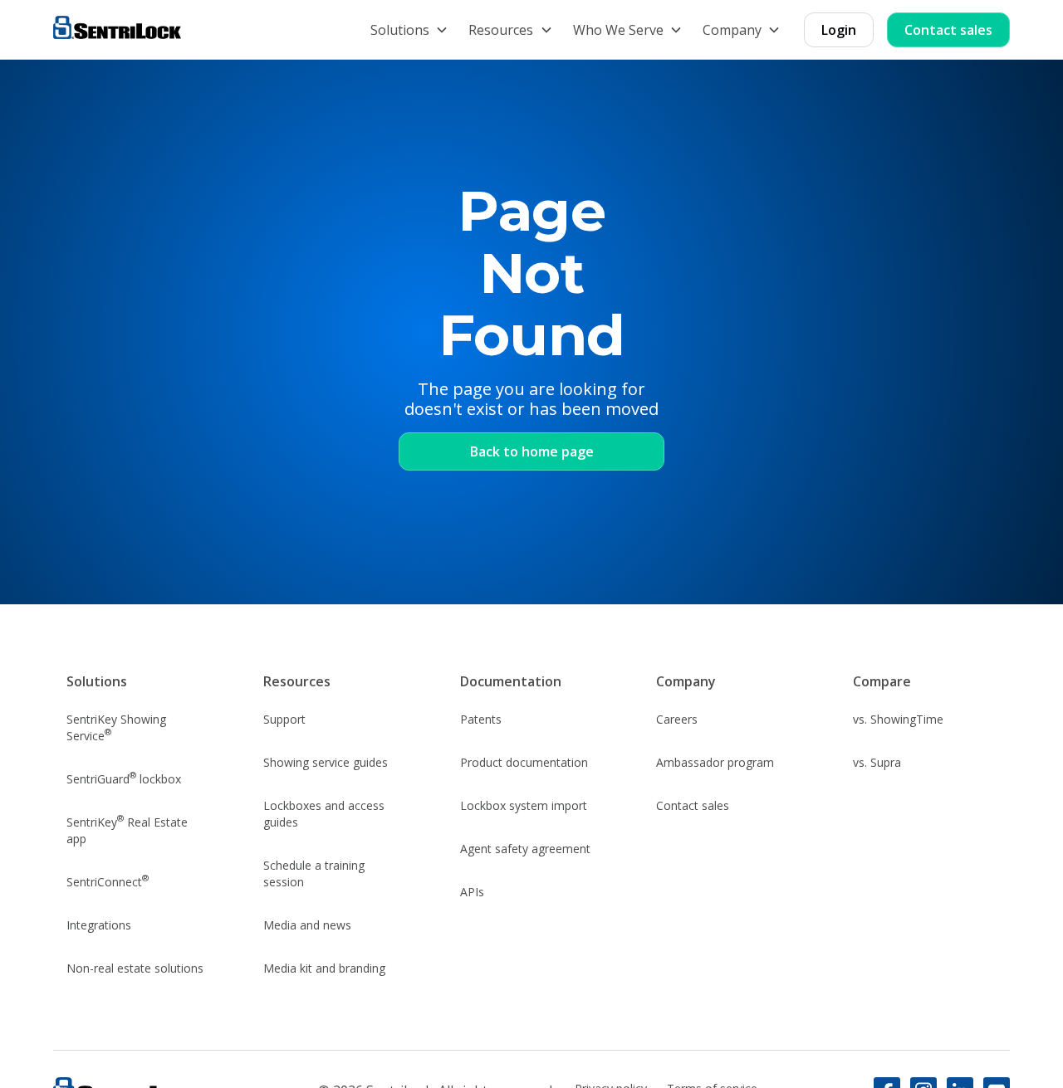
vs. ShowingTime (898, 719)
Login (838, 30)
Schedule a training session (314, 873)
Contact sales (948, 30)
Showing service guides (325, 762)
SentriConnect (107, 880)
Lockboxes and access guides (324, 814)
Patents (481, 719)
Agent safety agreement (525, 848)
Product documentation (524, 762)
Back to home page (532, 451)
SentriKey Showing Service (116, 727)
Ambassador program (715, 762)
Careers (677, 719)
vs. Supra (877, 762)
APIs (472, 892)
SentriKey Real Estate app (127, 829)
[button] (409, 29)
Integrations (98, 925)
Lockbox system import (523, 805)
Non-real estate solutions (134, 968)
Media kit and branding (324, 968)
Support (284, 719)
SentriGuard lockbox (123, 777)
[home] (117, 29)
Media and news (307, 925)
